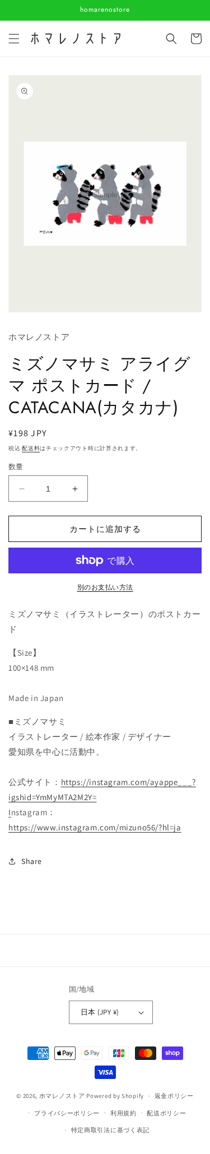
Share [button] (31, 861)
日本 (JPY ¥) (100, 1012)
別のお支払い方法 (105, 587)
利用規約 (123, 1113)
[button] (14, 38)
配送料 (31, 448)
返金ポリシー (174, 1096)
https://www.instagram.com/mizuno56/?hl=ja (94, 827)
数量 (16, 466)
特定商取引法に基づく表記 (110, 1130)
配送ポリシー (166, 1113)
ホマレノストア (62, 1096)
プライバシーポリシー (67, 1113)
